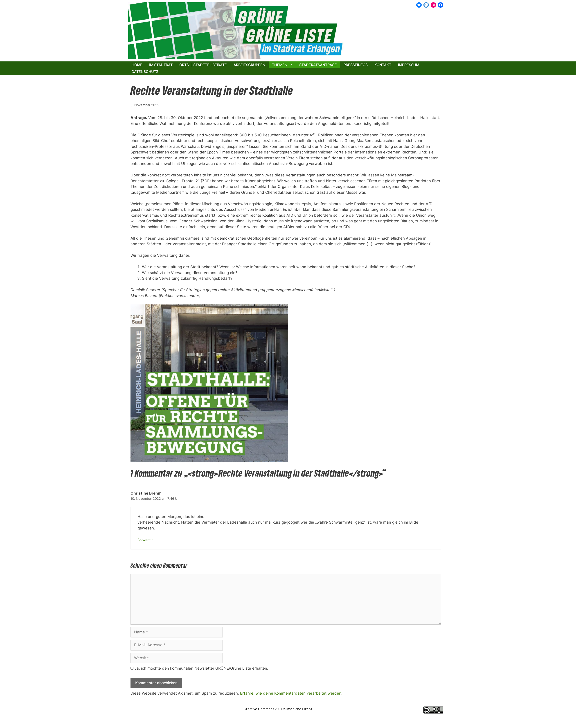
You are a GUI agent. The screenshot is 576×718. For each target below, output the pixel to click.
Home (137, 65)
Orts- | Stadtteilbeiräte (203, 65)
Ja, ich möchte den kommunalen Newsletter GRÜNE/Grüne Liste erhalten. (200, 668)
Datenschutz (145, 71)
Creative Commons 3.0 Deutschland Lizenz (278, 709)
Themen (279, 65)
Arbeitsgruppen (249, 65)
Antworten (145, 540)
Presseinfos (356, 65)
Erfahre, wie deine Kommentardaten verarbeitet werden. (291, 693)
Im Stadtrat (161, 65)
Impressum (408, 65)
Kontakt (382, 65)
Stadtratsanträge (318, 65)
